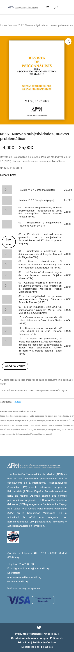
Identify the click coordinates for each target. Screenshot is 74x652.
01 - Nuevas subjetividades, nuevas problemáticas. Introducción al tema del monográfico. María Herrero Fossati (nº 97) (40, 212)
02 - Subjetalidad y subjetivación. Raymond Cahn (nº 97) (40, 224)
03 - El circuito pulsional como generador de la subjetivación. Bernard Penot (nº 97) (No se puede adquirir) (40, 239)
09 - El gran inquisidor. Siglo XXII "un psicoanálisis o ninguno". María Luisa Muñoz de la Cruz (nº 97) (40, 309)
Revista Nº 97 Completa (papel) (36, 200)
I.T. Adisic (47, 646)
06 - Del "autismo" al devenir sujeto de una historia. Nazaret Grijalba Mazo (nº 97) (40, 275)
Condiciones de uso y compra (30, 638)
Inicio (3, 25)
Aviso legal (51, 633)
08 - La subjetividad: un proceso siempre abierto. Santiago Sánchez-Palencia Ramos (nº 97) (40, 299)
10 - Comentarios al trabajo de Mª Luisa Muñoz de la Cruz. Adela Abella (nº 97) (40, 320)
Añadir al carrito (15, 366)
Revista (12, 25)
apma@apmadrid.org (37, 568)
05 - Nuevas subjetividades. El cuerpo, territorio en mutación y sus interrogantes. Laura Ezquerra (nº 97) (40, 264)
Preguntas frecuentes (28, 633)
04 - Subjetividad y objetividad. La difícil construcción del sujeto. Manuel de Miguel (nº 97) (40, 254)
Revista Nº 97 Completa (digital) (36, 189)
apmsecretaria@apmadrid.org (24, 577)
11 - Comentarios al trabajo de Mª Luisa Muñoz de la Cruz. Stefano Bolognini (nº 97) (40, 331)
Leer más (9, 242)
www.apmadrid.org (18, 581)
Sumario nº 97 (8, 174)
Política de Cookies (44, 642)
